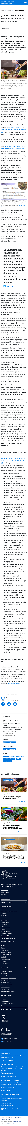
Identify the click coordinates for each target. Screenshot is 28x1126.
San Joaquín (4, 894)
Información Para (5, 931)
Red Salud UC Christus (6, 971)
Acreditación (6, 1009)
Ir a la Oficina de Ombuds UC (10, 1108)
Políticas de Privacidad (9, 1038)
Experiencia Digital (5, 1119)
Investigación (4, 908)
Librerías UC (4, 975)
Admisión (3, 929)
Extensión (3, 913)
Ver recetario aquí (14, 683)
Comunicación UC (7, 941)
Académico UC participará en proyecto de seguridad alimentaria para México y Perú (13, 827)
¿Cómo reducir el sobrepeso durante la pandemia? (12, 797)
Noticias (9, 10)
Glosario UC (4, 961)
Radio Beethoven (5, 959)
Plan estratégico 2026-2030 (8, 938)
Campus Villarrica (5, 899)
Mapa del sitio (6, 1041)
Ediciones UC (4, 920)
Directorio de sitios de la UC (7, 1003)
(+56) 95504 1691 (8, 1103)
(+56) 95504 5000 (8, 1073)
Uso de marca (4, 963)
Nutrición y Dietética (15, 127)
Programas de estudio (6, 906)
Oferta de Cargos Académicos (8, 978)
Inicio (2, 10)
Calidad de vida (8, 780)
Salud (18, 758)
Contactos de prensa (6, 1005)
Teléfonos (3, 999)
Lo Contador (4, 896)
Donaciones (4, 924)
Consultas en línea (5, 1001)
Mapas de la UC (5, 936)
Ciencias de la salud (9, 758)
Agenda (3, 948)
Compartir (10, 286)
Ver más (21, 801)
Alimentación (7, 761)
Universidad (4, 917)
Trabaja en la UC (5, 980)
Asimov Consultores (16, 1117)
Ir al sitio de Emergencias (10, 1076)
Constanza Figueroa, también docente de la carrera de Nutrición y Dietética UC (13, 460)
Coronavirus (20, 756)
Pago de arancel (5, 989)
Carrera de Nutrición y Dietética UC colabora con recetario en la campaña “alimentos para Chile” (13, 857)
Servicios (4, 967)
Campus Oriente (5, 892)
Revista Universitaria (6, 954)
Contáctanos (6, 995)
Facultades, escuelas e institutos (9, 911)
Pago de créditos (5, 987)
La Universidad (6, 902)
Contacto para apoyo (8, 1087)
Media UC (3, 957)
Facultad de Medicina (9, 742)
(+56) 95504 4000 (8, 1060)
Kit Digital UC (10, 1124)
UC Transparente (5, 926)
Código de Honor (5, 922)
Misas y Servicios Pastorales (8, 991)
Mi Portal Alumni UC (6, 982)
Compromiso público (9, 749)
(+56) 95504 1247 (8, 1105)
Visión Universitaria (6, 952)
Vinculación (4, 915)
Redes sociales (5, 950)
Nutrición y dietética (9, 756)
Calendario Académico (6, 933)
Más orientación (7, 1090)
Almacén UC (4, 973)
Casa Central (4, 890)
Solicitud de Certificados (7, 984)
